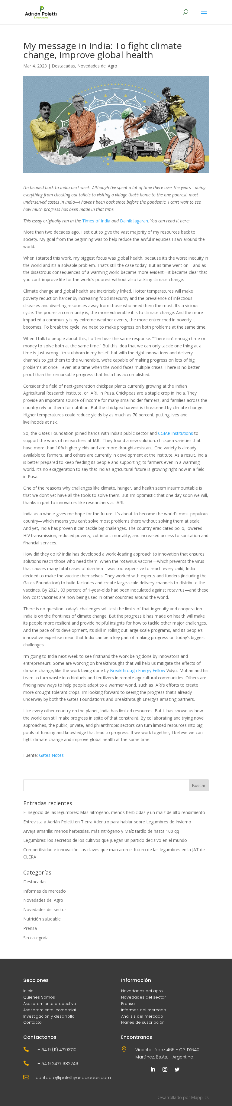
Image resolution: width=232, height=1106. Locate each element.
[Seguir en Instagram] (165, 1069)
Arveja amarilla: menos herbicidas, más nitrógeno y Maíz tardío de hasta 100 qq (101, 831)
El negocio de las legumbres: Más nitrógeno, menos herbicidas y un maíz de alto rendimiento (114, 812)
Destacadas (63, 66)
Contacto (32, 1022)
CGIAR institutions (175, 433)
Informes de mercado (44, 891)
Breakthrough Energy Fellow (137, 670)
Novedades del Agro (97, 66)
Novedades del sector (44, 909)
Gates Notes (51, 755)
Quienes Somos (39, 997)
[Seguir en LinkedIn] (153, 1069)
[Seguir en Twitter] (177, 1069)
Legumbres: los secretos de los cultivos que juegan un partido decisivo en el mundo (105, 840)
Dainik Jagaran (134, 221)
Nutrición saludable (42, 919)
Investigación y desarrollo (49, 1016)
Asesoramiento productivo (49, 1003)
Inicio (28, 991)
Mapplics (200, 1097)
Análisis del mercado (142, 1016)
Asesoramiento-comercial (49, 1010)
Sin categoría (36, 937)
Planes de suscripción (143, 1022)
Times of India (96, 221)
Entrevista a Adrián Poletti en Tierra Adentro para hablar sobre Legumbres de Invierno (107, 822)
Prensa (30, 928)
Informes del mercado (143, 1010)
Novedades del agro (142, 991)
